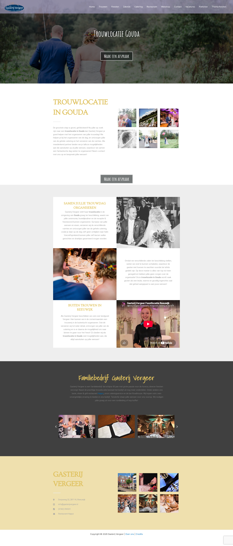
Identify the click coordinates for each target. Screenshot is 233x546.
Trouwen (103, 6)
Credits (139, 534)
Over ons (129, 534)
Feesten (115, 6)
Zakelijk (126, 6)
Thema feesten (219, 6)
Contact (177, 6)
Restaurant (152, 6)
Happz (101, 393)
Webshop (165, 6)
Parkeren (203, 6)
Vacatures (190, 6)
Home (92, 6)
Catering (138, 6)
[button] (55, 426)
